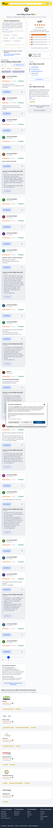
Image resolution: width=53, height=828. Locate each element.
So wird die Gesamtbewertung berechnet (40, 47)
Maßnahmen (9, 668)
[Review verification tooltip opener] (35, 14)
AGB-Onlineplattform (33, 825)
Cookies (17, 825)
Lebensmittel (32, 101)
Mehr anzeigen (34, 75)
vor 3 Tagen (12, 220)
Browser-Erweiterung (5, 818)
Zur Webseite (38, 79)
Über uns (29, 813)
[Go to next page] (5, 660)
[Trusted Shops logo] (5, 3)
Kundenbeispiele (44, 816)
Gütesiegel (3, 811)
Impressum (4, 825)
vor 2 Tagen (12, 141)
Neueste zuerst (20, 64)
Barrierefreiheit (23, 825)
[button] (44, 3)
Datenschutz (11, 825)
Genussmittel (12, 764)
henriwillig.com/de (35, 69)
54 (2, 659)
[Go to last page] (8, 660)
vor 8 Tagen (12, 561)
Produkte (42, 811)
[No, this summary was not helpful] (23, 45)
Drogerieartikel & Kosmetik (8, 709)
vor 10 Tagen (13, 645)
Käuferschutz (4, 813)
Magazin (29, 811)
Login (41, 819)
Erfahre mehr (34, 692)
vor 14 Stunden (13, 124)
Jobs (28, 816)
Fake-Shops (16, 811)
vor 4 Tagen (12, 254)
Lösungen (42, 813)
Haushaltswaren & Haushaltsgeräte (22, 727)
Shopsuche (16, 814)
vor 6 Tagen (12, 376)
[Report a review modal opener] (22, 92)
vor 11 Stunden (13, 81)
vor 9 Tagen (12, 578)
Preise (41, 814)
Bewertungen (4, 814)
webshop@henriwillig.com (36, 71)
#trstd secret (3, 816)
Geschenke (5, 783)
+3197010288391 (34, 67)
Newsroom (29, 814)
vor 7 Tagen (12, 479)
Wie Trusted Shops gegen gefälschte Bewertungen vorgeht (12, 54)
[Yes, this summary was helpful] (21, 45)
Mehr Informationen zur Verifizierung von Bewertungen (13, 683)
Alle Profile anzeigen (39, 110)
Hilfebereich (16, 813)
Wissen (41, 818)
